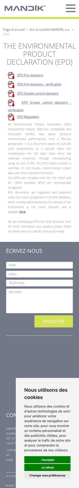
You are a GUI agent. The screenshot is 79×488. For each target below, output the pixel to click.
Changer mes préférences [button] (47, 475)
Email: (13, 274)
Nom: (12, 265)
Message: (15, 292)
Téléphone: (17, 283)
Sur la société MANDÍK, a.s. (50, 29)
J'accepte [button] (47, 459)
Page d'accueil (14, 29)
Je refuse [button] (47, 467)
